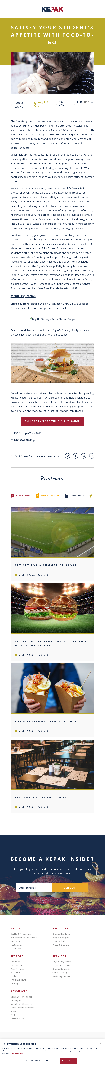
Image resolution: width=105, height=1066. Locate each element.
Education (15, 972)
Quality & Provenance (21, 933)
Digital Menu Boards (62, 965)
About (16, 928)
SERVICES (59, 956)
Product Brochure (60, 944)
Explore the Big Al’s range (59, 421)
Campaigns (16, 1000)
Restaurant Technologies (41, 797)
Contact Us (16, 948)
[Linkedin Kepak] (83, 456)
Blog (13, 1014)
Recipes (14, 1011)
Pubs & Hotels (17, 969)
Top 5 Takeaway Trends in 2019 (45, 721)
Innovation (15, 941)
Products (60, 928)
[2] (27, 244)
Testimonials (17, 944)
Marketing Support (61, 976)
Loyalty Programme (61, 961)
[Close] (101, 1044)
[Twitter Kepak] (67, 456)
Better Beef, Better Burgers (24, 937)
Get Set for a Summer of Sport (46, 565)
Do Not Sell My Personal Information (42, 1061)
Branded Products (61, 933)
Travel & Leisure (18, 979)
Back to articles (19, 105)
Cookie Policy (17, 1053)
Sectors (17, 956)
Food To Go (16, 965)
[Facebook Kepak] (75, 456)
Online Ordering (59, 972)
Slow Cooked (58, 941)
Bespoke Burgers (60, 937)
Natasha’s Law (17, 1018)
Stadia (13, 976)
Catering (14, 983)
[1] (71, 134)
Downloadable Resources (23, 1007)
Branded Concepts (61, 969)
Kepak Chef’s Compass (21, 996)
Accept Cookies (68, 1061)
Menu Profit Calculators (22, 1003)
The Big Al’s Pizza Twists (25, 223)
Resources (19, 991)
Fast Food (15, 961)
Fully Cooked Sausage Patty (57, 248)
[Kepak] (52, 10)
